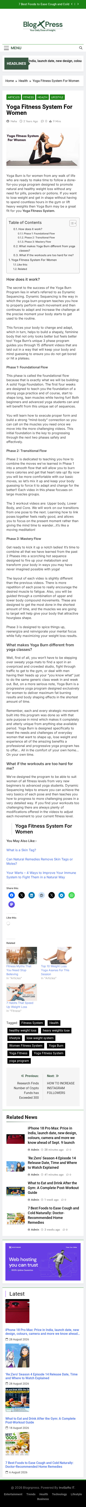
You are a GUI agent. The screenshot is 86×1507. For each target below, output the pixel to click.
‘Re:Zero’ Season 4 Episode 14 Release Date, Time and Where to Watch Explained (52, 1163)
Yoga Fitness (18, 1053)
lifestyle (14, 1038)
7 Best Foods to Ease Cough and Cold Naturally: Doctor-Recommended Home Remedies (43, 4)
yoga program (19, 1061)
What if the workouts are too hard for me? (46, 255)
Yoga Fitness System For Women (34, 260)
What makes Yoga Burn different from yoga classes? (47, 248)
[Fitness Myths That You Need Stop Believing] (21, 955)
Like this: (22, 264)
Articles (14, 97)
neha (14, 121)
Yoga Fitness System (48, 1053)
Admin (35, 1150)
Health (42, 97)
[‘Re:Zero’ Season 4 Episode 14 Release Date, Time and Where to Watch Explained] (43, 1355)
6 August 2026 (18, 1472)
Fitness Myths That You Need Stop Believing (18, 970)
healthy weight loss (22, 1030)
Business (43, 1499)
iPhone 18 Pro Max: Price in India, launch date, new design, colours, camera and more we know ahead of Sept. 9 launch (42, 1332)
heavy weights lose (56, 1030)
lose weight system (40, 1038)
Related (22, 269)
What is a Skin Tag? (21, 850)
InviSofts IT (66, 1487)
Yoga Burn (56, 1046)
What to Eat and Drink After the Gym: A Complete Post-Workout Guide (53, 1188)
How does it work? (30, 229)
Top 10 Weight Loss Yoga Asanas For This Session (55, 970)
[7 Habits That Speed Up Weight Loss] (21, 992)
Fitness (28, 97)
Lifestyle (57, 97)
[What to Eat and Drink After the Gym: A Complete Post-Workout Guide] (43, 1400)
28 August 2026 (19, 1339)
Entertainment (13, 1494)
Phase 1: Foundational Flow (39, 233)
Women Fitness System (25, 1046)
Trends (30, 1494)
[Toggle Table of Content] (70, 223)
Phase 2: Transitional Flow (40, 237)
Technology (59, 1494)
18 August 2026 (19, 1427)
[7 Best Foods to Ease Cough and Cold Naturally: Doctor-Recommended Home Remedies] (43, 1444)
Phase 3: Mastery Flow (38, 241)
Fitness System (32, 1023)
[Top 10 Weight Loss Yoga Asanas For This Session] (56, 955)
